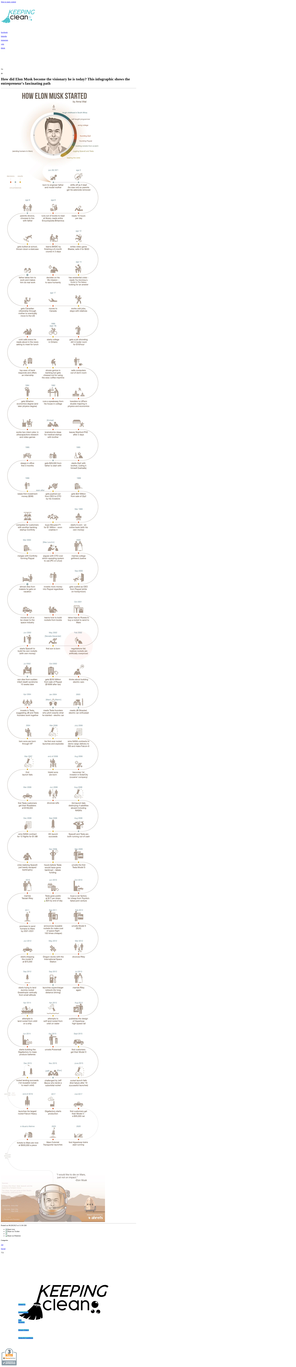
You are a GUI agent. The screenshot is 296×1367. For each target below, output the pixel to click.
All (2, 1245)
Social (3, 1249)
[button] (21, 1304)
